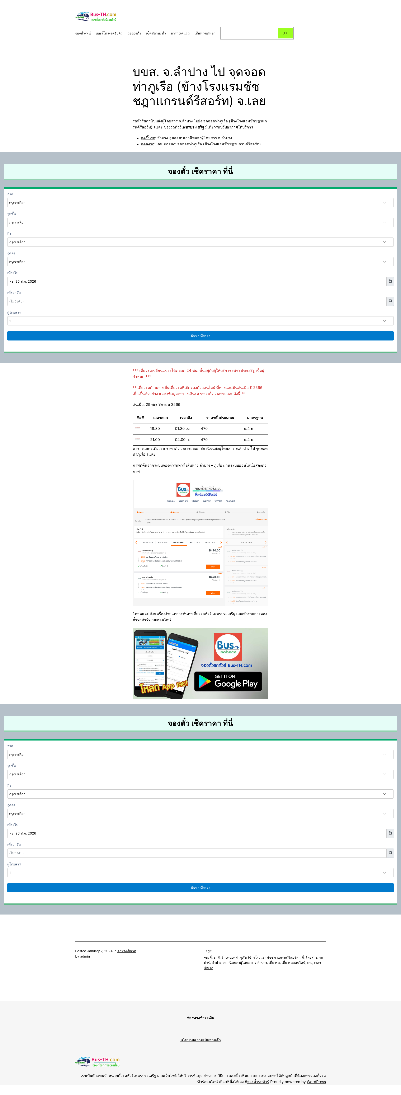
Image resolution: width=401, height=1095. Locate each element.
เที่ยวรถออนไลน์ (293, 962)
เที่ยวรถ (274, 962)
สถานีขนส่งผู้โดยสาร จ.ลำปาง (245, 962)
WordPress (316, 1082)
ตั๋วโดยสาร (309, 957)
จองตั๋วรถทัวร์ (213, 957)
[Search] (285, 33)
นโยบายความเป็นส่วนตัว (200, 1040)
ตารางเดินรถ (126, 951)
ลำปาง (216, 962)
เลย (309, 962)
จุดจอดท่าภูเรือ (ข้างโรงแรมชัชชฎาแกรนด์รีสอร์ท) (262, 957)
